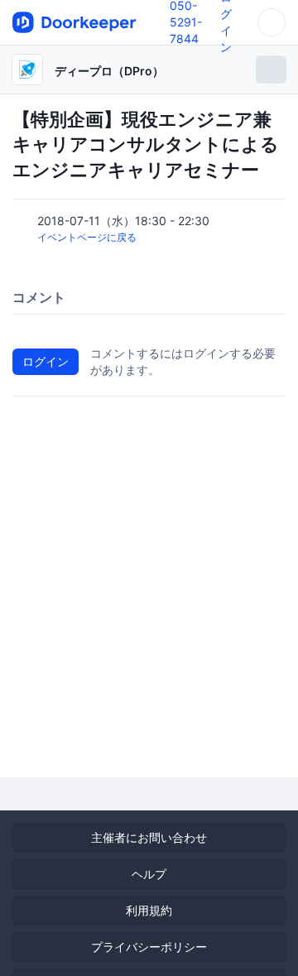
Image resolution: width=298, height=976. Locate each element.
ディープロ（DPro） (109, 71)
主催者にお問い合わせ (149, 837)
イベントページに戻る (87, 237)
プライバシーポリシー (149, 947)
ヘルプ (149, 874)
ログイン (45, 361)
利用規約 (149, 910)
